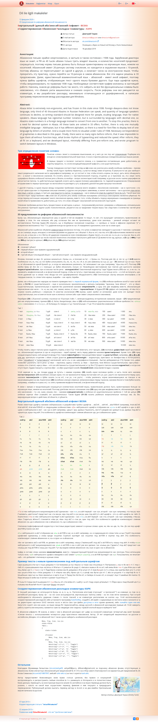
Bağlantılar (41, 3)
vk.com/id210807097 (41, 673)
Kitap (50, 3)
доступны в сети (91, 602)
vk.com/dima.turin (89, 41)
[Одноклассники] (137, 718)
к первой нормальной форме (85, 281)
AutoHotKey (76, 600)
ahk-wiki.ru (61, 673)
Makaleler (30, 3)
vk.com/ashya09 (56, 668)
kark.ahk (85, 673)
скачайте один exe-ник (130, 602)
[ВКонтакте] (134, 718)
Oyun (56, 3)
